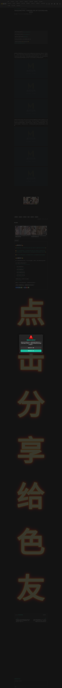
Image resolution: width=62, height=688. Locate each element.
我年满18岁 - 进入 (31, 350)
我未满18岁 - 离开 (31, 347)
